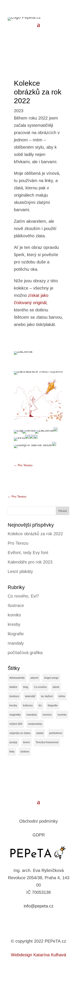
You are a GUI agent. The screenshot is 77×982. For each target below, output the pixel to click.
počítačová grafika (25, 652)
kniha (62, 696)
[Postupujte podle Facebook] (34, 919)
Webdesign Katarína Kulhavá (38, 954)
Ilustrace (16, 605)
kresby (14, 624)
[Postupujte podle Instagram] (42, 919)
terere (26, 742)
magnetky (15, 714)
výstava (24, 751)
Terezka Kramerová (47, 742)
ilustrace (14, 696)
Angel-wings (51, 677)
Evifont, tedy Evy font (28, 552)
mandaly (16, 643)
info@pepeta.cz (38, 906)
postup (13, 742)
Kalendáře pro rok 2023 (30, 562)
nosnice (47, 714)
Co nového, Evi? (23, 596)
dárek (56, 687)
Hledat (62, 511)
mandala (32, 714)
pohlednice (55, 733)
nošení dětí (15, 723)
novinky (62, 714)
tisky (12, 751)
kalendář (30, 696)
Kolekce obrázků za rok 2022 (35, 533)
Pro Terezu (18, 543)
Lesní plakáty (20, 571)
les (40, 705)
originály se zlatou (20, 733)
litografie (16, 633)
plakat (39, 733)
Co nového (40, 687)
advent (34, 677)
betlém (13, 687)
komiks (14, 615)
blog (25, 687)
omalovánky (35, 723)
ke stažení (47, 696)
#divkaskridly (17, 677)
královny (28, 705)
